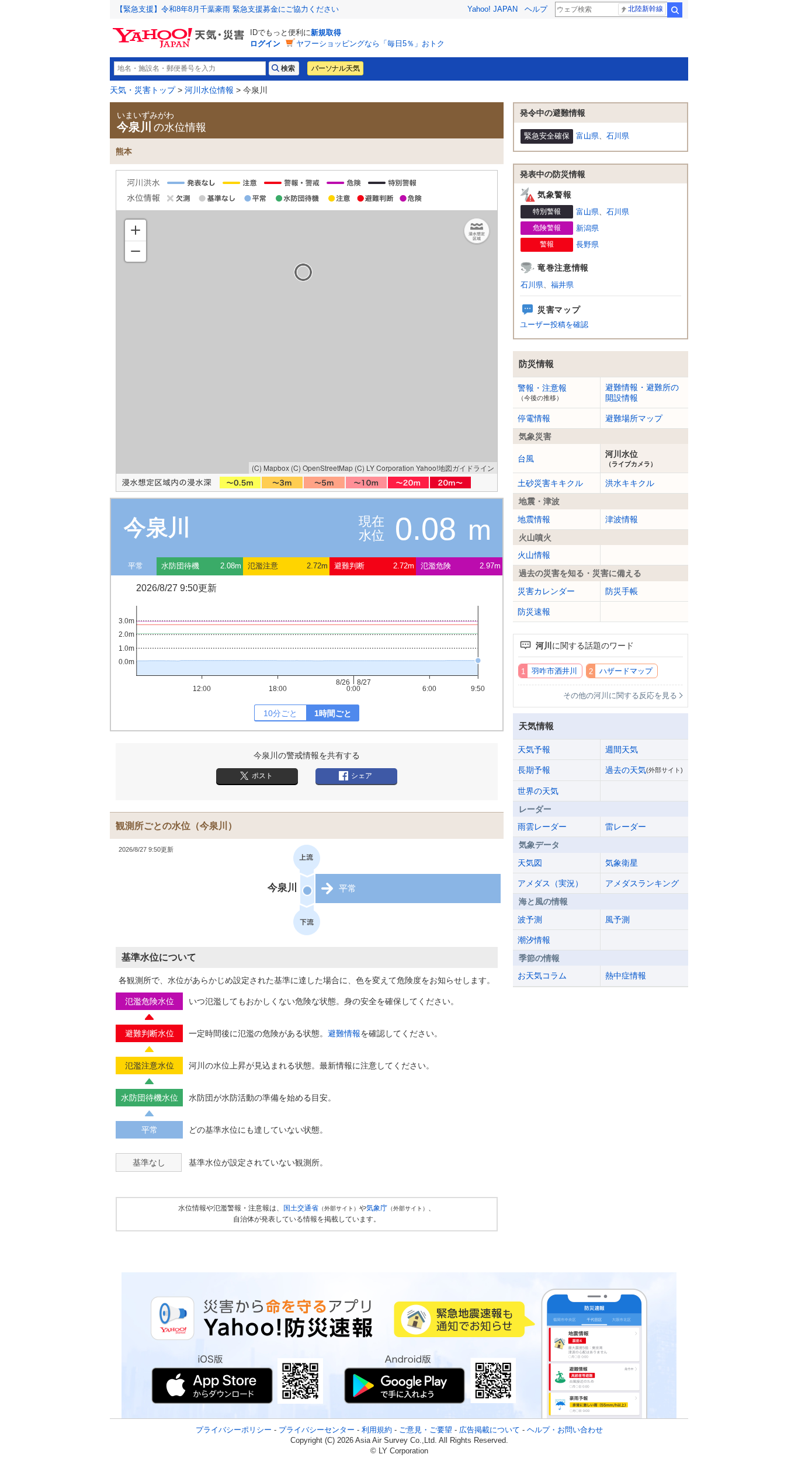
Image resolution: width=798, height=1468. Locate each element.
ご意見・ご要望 (425, 1429)
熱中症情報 (625, 975)
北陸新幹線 (645, 9)
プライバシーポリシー (234, 1429)
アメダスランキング (642, 883)
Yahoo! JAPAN (492, 9)
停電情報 (534, 418)
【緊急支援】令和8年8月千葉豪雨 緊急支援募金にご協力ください (227, 9)
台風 (526, 458)
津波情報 (621, 519)
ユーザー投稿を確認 (554, 324)
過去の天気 (644, 770)
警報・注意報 (542, 392)
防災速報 (534, 611)
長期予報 (534, 770)
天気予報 (534, 749)
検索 (674, 10)
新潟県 (587, 228)
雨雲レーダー (542, 826)
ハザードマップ (626, 671)
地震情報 (534, 519)
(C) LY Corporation (384, 468)
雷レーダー (625, 826)
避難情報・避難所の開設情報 (642, 392)
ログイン (265, 43)
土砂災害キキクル (550, 483)
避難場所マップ (633, 418)
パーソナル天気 (335, 68)
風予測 (617, 919)
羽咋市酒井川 (554, 671)
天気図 (530, 862)
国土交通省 (300, 1208)
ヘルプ (536, 9)
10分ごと (280, 713)
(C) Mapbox (270, 468)
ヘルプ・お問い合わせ (565, 1429)
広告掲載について (489, 1429)
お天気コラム (542, 975)
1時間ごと (333, 713)
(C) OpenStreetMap (322, 468)
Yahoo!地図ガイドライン (455, 468)
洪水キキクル (629, 483)
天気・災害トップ (142, 90)
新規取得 (326, 32)
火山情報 (534, 555)
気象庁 (376, 1208)
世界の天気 (538, 791)
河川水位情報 (209, 90)
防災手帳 (621, 591)
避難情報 (344, 1033)
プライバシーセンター (317, 1429)
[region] (306, 342)
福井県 (562, 284)
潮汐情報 (534, 940)
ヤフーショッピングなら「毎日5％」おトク (370, 43)
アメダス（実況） (550, 883)
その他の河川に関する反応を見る (620, 695)
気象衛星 (621, 862)
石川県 (617, 135)
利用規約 (377, 1429)
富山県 (587, 135)
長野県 (587, 244)
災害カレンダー (546, 591)
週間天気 (621, 749)
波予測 (530, 919)
